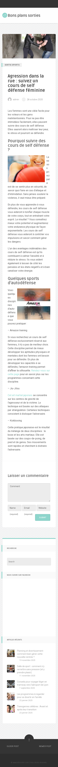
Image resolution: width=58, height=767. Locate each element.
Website (42, 508)
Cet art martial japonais (20, 395)
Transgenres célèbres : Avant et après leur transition (32, 708)
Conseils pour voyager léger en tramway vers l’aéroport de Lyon (32, 683)
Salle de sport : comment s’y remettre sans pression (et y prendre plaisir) (31, 669)
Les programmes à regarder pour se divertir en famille (30, 695)
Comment (15, 486)
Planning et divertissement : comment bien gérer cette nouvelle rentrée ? (30, 654)
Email (28, 511)
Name (14, 511)
